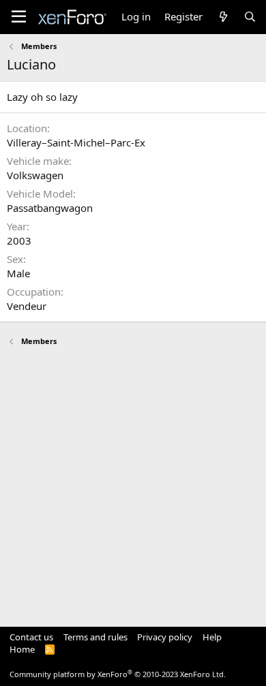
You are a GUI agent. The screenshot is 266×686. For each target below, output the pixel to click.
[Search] (250, 16)
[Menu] (19, 17)
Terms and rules (95, 637)
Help (212, 637)
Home (22, 649)
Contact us (31, 637)
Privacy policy (164, 637)
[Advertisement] (133, 480)
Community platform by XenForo (118, 674)
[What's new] (222, 16)
